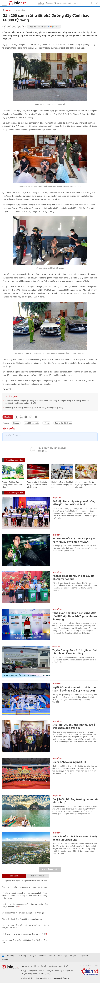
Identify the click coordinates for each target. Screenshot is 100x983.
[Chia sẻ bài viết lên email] (14, 26)
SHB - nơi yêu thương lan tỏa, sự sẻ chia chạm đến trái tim (73, 726)
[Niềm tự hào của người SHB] (26, 773)
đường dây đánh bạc (63, 423)
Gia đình (42, 955)
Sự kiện (5, 959)
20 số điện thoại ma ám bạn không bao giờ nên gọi (23, 913)
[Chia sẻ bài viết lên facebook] (4, 26)
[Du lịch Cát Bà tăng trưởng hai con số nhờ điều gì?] (26, 811)
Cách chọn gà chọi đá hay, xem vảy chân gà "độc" (22, 934)
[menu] (4, 3)
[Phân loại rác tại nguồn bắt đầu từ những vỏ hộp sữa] (26, 587)
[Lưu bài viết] (24, 26)
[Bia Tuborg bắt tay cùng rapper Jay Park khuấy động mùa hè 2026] (26, 550)
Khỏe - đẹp (62, 955)
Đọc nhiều (14, 876)
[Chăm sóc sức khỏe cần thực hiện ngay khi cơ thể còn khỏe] (86, 471)
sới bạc (47, 423)
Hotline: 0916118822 (64, 3)
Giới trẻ (52, 955)
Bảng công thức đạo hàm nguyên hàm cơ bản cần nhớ (24, 881)
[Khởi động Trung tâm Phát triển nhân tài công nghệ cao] (62, 471)
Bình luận (7, 417)
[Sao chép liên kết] (19, 26)
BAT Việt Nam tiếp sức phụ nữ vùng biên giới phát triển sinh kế (73, 503)
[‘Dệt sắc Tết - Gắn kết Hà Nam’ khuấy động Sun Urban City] (26, 848)
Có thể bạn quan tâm (14, 460)
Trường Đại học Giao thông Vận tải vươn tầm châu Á (12, 484)
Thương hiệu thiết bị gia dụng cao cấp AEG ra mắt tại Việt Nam (37, 484)
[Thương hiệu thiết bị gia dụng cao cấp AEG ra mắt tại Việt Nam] (38, 471)
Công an (16, 423)
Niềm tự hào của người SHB (69, 762)
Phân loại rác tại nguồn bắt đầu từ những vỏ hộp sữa (73, 577)
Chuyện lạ (74, 955)
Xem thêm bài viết (50, 869)
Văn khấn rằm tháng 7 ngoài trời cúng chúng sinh (23, 919)
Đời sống (9, 10)
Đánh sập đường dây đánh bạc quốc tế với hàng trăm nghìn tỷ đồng (34, 407)
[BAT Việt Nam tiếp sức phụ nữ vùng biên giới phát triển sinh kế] (26, 513)
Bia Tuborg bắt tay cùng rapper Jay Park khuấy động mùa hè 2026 (73, 540)
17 (19, 906)
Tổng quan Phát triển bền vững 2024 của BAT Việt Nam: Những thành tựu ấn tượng (74, 616)
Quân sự (84, 955)
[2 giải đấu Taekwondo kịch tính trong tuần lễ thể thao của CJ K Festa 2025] (26, 699)
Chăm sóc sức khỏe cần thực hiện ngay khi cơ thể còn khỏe (85, 484)
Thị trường (22, 955)
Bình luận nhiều (37, 876)
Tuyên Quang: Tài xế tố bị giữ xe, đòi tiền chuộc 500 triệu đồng (74, 652)
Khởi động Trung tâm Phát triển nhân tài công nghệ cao (62, 484)
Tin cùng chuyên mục (14, 492)
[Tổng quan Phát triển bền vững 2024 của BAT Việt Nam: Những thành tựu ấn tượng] (26, 624)
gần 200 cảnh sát (32, 423)
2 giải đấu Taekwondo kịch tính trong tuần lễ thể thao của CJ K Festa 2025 (74, 689)
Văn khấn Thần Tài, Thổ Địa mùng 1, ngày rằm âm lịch (24, 887)
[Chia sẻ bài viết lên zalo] (9, 26)
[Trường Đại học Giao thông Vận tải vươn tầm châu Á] (13, 471)
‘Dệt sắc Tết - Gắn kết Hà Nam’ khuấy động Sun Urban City (74, 838)
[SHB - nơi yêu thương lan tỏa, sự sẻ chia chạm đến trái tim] (26, 736)
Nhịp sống (20, 10)
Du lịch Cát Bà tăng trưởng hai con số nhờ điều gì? (75, 801)
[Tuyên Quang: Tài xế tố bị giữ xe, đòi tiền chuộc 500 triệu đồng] (26, 661)
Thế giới (32, 955)
